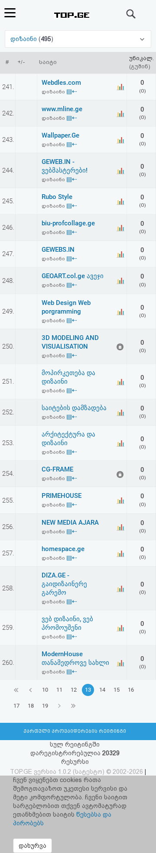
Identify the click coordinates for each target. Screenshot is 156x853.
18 (31, 705)
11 (59, 689)
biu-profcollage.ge (68, 223)
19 (45, 705)
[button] (78, 39)
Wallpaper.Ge (60, 135)
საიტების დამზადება (74, 408)
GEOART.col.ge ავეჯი (73, 276)
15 (117, 689)
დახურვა (32, 845)
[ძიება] (131, 14)
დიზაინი (24, 38)
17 (16, 705)
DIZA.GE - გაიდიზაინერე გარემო (64, 583)
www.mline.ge (62, 109)
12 (74, 689)
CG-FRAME (57, 469)
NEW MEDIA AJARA (70, 522)
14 (102, 689)
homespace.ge (63, 549)
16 (131, 689)
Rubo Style (57, 197)
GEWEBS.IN (58, 249)
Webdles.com (61, 83)
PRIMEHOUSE (61, 496)
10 (45, 689)
